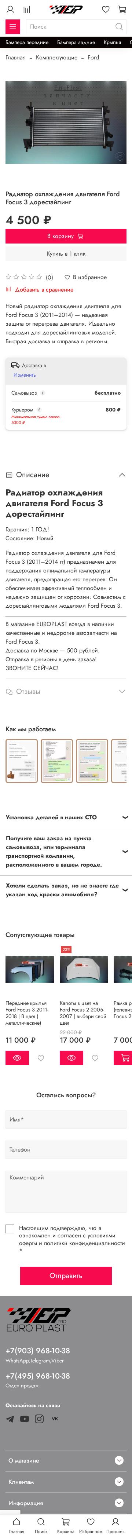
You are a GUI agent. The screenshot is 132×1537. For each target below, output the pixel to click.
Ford (93, 57)
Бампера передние (27, 42)
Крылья (112, 42)
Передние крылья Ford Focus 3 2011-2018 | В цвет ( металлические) (27, 1012)
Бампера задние (76, 42)
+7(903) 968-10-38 (38, 1350)
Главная (16, 57)
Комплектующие (56, 57)
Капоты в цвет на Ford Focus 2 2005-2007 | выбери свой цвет (83, 1012)
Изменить (25, 375)
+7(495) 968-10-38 (38, 1376)
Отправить (66, 1275)
